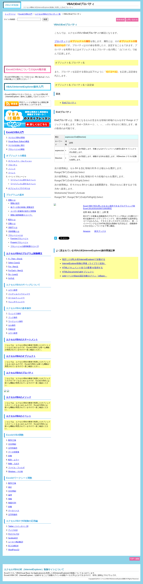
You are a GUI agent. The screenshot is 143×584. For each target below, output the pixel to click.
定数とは (12, 224)
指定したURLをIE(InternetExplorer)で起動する (83, 259)
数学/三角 (12, 440)
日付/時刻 (12, 444)
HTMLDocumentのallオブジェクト (78, 272)
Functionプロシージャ (19, 238)
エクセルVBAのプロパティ (19, 373)
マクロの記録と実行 (16, 145)
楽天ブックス (100, 231)
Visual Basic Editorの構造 (18, 141)
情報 (10, 499)
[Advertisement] (27, 43)
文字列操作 (12, 448)
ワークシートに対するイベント (23, 180)
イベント (12, 173)
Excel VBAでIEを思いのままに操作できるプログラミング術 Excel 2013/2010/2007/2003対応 (109, 207)
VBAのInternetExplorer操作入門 (24, 86)
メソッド (12, 169)
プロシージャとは (15, 235)
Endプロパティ (69, 103)
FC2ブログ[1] (13, 534)
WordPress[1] (13, 550)
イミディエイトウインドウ (19, 294)
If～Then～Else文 (15, 259)
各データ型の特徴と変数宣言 (22, 207)
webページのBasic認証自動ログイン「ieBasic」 (84, 276)
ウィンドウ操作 (14, 313)
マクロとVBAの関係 (16, 137)
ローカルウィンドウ (16, 298)
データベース (13, 511)
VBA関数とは (13, 231)
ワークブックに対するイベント (23, 184)
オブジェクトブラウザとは (19, 188)
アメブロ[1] (13, 530)
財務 (10, 456)
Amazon (86, 231)
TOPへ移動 (134, 559)
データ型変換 (13, 452)
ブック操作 (12, 317)
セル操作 (12, 325)
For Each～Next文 (15, 270)
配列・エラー (13, 460)
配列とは (12, 220)
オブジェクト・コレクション (20, 161)
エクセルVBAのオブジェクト (21, 356)
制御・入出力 (13, 464)
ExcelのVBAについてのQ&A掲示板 (26, 69)
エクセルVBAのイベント (18, 416)
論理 (10, 495)
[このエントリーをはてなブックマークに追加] (55, 239)
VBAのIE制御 (11, 5)
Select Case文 (14, 263)
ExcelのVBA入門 (25, 14)
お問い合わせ (132, 19)
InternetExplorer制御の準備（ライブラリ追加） (84, 263)
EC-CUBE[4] (13, 546)
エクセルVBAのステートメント (22, 339)
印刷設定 (12, 329)
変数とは (12, 200)
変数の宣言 (15, 203)
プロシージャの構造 (16, 149)
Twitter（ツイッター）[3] (18, 526)
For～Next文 (13, 267)
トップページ (10, 14)
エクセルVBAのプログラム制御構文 (24, 253)
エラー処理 (12, 290)
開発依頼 (120, 19)
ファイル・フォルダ (16, 468)
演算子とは (12, 227)
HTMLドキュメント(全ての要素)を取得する (82, 268)
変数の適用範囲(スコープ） (21, 215)
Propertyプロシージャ (19, 242)
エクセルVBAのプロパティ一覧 (48, 14)
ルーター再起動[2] (15, 542)
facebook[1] (13, 538)
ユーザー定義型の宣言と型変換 (23, 211)
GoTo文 (11, 278)
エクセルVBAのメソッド (18, 397)
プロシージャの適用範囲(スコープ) (24, 246)
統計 (10, 487)
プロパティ (60, 41)
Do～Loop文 (13, 274)
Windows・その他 (15, 471)
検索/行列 (12, 503)
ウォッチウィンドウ (16, 302)
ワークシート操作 (15, 321)
